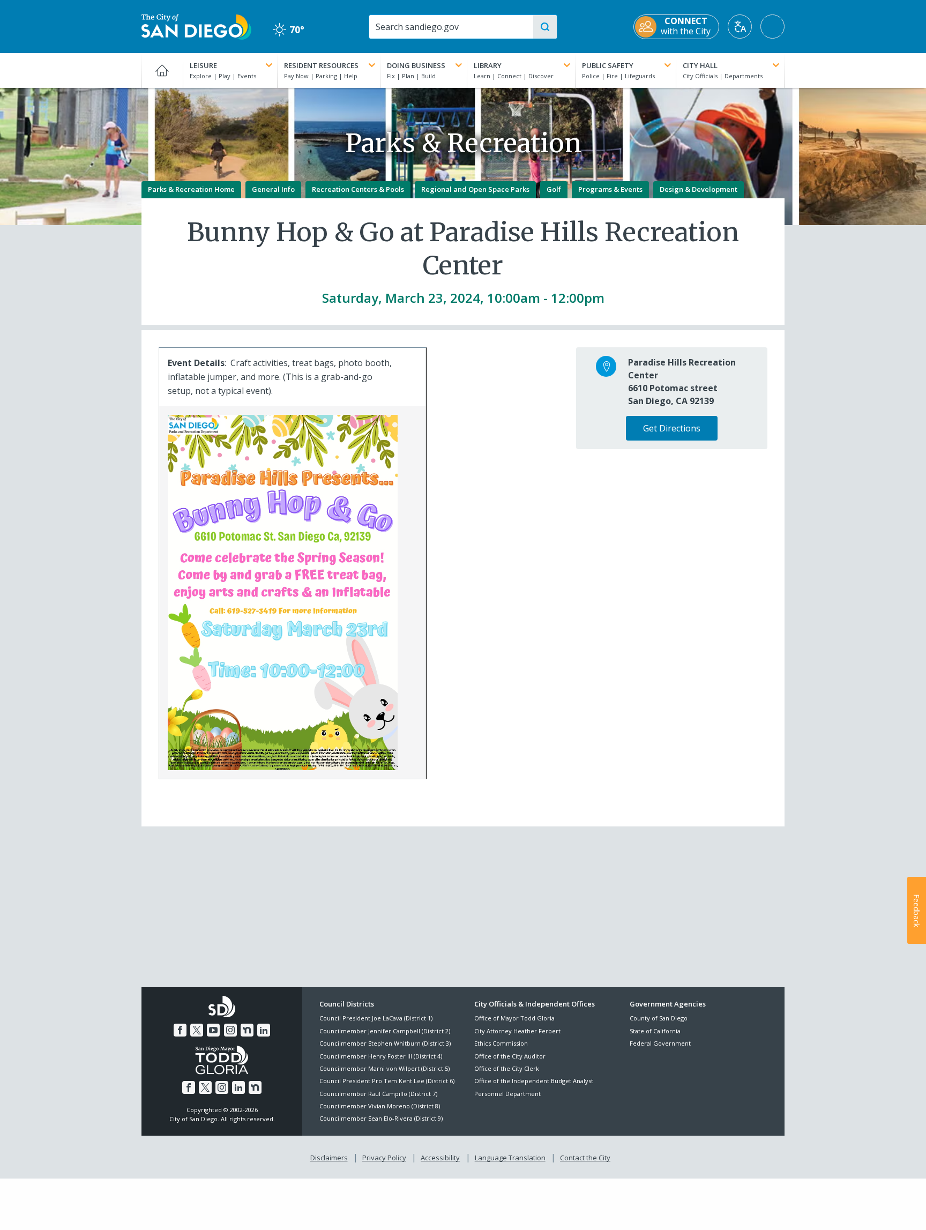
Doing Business (416, 65)
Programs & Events (610, 189)
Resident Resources (321, 65)
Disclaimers (329, 1157)
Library (488, 65)
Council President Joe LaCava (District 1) (375, 1018)
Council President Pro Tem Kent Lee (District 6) (386, 1081)
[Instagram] (230, 1030)
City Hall (700, 65)
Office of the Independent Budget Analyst (533, 1081)
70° (288, 29)
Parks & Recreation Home (191, 189)
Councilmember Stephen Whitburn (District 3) (385, 1043)
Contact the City (585, 1157)
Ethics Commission (501, 1043)
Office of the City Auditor (510, 1056)
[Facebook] (180, 1030)
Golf (554, 189)
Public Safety (607, 65)
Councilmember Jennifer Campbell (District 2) (384, 1031)
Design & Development (698, 189)
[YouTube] (213, 1030)
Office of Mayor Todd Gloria (514, 1018)
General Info (273, 189)
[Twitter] (196, 1030)
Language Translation (510, 1157)
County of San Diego (659, 1018)
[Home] (162, 70)
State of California (655, 1031)
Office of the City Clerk (506, 1068)
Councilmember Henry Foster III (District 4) (380, 1056)
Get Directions (671, 428)
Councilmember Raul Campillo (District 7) (378, 1094)
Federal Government (660, 1043)
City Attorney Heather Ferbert (517, 1031)
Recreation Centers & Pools (358, 189)
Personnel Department (507, 1094)
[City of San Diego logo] (196, 26)
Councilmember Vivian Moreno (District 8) (379, 1106)
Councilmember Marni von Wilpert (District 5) (384, 1068)
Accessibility (440, 1157)
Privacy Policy (384, 1157)
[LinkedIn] (263, 1030)
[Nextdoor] (247, 1030)
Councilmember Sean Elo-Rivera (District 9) (381, 1118)
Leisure (203, 65)
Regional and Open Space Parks (475, 189)
